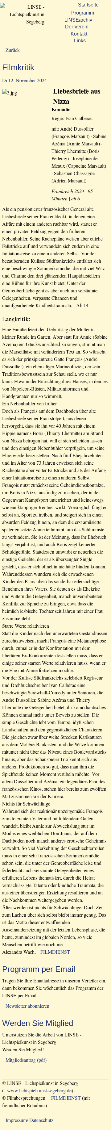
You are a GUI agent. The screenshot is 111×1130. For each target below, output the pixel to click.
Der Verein (76, 26)
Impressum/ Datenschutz (29, 1120)
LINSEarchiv (78, 20)
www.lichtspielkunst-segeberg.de (39, 1090)
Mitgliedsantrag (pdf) (26, 1060)
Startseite (88, 4)
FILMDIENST (55, 951)
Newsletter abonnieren (27, 1005)
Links (80, 40)
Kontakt (79, 33)
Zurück (13, 50)
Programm (82, 12)
